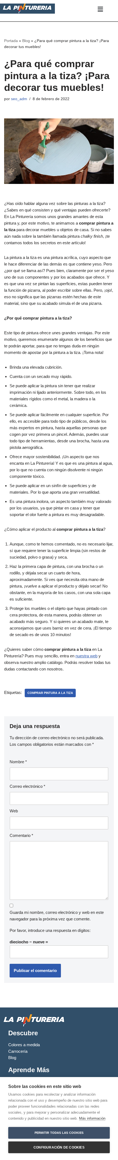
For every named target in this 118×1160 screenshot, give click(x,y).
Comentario (21, 835)
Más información (92, 1118)
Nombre (18, 761)
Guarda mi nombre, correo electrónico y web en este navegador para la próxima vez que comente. (57, 915)
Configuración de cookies (59, 1147)
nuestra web (86, 656)
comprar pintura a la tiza (50, 692)
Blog (26, 40)
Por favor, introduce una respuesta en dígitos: (50, 930)
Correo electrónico (27, 786)
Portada (11, 40)
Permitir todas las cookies (59, 1132)
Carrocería (17, 1051)
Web (14, 811)
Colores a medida (24, 1045)
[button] (100, 9)
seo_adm (19, 99)
